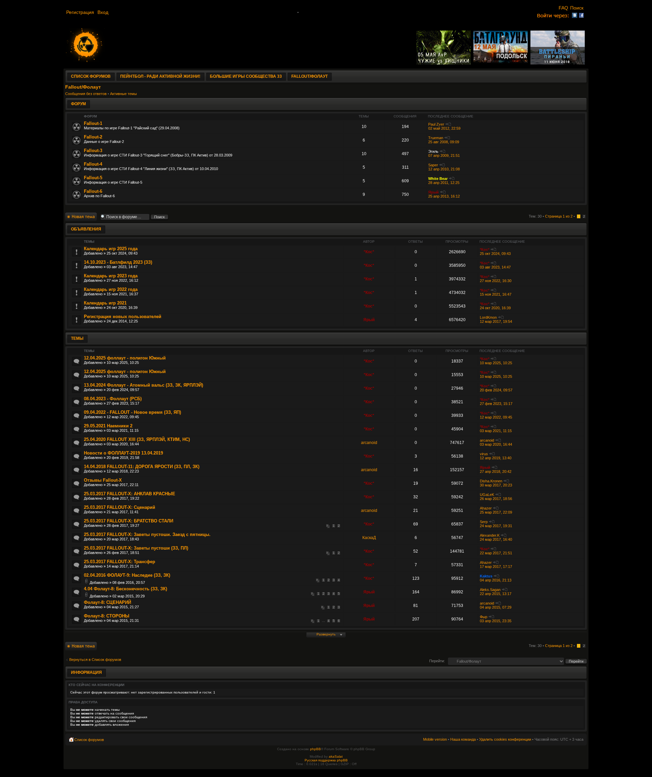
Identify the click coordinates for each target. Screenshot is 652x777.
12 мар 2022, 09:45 (496, 417)
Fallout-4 (93, 164)
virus (484, 454)
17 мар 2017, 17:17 (496, 567)
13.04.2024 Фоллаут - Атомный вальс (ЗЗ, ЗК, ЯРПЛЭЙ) (143, 385)
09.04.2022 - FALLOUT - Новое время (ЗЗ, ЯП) (132, 412)
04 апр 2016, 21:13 (495, 580)
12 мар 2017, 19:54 (496, 321)
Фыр (483, 617)
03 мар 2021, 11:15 (496, 431)
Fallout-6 (93, 191)
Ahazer (486, 508)
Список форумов (91, 76)
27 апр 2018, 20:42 (495, 471)
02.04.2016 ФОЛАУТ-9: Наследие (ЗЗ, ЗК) (127, 575)
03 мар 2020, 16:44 (496, 444)
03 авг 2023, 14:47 (495, 267)
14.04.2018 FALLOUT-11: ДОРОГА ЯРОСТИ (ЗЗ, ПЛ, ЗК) (141, 466)
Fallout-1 (93, 123)
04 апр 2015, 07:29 (495, 607)
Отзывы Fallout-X (103, 480)
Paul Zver (436, 124)
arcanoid (369, 442)
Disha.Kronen (491, 481)
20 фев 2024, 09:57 (496, 390)
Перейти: (437, 661)
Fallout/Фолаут (309, 76)
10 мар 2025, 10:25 (496, 363)
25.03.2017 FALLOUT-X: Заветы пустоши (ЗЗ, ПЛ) (136, 548)
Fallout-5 (93, 177)
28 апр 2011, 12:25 (443, 183)
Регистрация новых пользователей (122, 316)
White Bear (438, 179)
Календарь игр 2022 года (111, 289)
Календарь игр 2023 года (111, 275)
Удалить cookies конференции (505, 739)
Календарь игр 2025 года (111, 248)
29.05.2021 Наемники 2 (108, 425)
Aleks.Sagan (490, 590)
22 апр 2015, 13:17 (495, 594)
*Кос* (369, 251)
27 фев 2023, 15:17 (496, 404)
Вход (102, 12)
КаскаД (369, 537)
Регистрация (80, 12)
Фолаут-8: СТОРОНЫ (106, 615)
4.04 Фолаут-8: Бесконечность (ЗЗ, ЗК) (125, 588)
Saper (433, 165)
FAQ (563, 8)
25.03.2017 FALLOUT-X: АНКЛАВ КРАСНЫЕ (129, 493)
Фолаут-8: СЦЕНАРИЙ (107, 602)
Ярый (433, 192)
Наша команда (463, 739)
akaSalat (336, 756)
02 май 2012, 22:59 (444, 128)
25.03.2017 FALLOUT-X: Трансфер (119, 561)
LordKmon (488, 317)
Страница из (559, 216)
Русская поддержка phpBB (326, 760)
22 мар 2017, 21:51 (496, 553)
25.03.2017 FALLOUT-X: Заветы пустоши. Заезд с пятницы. (147, 534)
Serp (484, 522)
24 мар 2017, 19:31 (496, 526)
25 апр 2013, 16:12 (444, 196)
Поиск (577, 8)
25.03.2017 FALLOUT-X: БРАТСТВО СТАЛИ (128, 520)
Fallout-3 (93, 150)
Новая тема (75, 214)
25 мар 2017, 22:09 (496, 512)
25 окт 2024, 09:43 (495, 254)
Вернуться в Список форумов (95, 660)
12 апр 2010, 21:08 (444, 169)
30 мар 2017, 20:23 (496, 485)
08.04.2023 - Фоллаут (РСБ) (113, 398)
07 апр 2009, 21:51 (444, 155)
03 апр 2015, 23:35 (495, 621)
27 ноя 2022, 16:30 (495, 281)
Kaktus (486, 576)
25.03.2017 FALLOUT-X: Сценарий (119, 507)
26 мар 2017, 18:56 (496, 499)
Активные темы (123, 94)
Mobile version (435, 739)
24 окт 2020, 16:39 (495, 308)
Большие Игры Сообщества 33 (246, 76)
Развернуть (326, 634)
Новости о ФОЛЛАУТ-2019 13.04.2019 (123, 453)
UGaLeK (487, 495)
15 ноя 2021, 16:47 (495, 294)
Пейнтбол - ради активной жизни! (160, 76)
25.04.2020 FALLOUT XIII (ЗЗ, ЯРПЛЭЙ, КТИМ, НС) (137, 439)
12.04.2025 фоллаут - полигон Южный (125, 357)
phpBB (315, 749)
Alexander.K (490, 535)
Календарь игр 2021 (105, 303)
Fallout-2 (93, 137)
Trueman (435, 138)
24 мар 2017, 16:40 (496, 539)
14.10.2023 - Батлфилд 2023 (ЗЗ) (118, 262)
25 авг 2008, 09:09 (443, 142)
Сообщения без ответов (86, 94)
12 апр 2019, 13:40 (495, 458)
